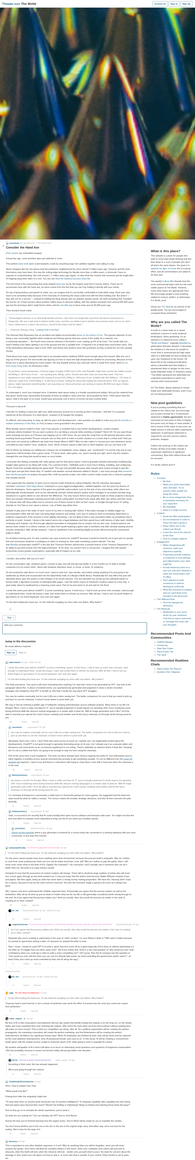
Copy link (35, 722)
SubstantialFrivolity (30, 911)
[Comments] (150, 4)
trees (25, 366)
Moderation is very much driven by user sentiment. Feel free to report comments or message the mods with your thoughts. (177, 618)
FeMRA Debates (165, 642)
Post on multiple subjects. (175, 538)
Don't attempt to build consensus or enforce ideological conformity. (173, 583)
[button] (12, 243)
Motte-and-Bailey (160, 343)
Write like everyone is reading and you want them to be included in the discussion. (177, 592)
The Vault (165, 306)
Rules (155, 473)
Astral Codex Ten (165, 651)
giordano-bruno (29, 977)
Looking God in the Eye (47, 330)
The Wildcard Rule (166, 599)
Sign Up (186, 4)
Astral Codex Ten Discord (169, 669)
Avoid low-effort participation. (177, 516)
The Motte (28, 3)
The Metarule (163, 609)
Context (24, 722)
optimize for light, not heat (163, 268)
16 (10, 609)
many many (17, 366)
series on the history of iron (89, 335)
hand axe (60, 284)
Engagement (163, 542)
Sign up (11, 652)
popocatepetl (33, 727)
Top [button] (9, 617)
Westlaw (14, 544)
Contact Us (160, 4)
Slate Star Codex (165, 648)
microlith (64, 305)
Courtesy (161, 478)
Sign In (174, 4)
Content (161, 513)
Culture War (168, 281)
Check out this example (22, 832)
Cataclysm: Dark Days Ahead (29, 486)
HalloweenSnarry (38, 828)
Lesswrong (162, 645)
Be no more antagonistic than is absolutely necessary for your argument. (177, 500)
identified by (185, 343)
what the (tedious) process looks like (72, 278)
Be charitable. (169, 507)
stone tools (23, 263)
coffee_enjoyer (61, 1060)
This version (12, 253)
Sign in (22, 652)
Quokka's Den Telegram (168, 672)
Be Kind (166, 481)
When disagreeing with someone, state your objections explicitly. (174, 548)
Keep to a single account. (175, 510)
